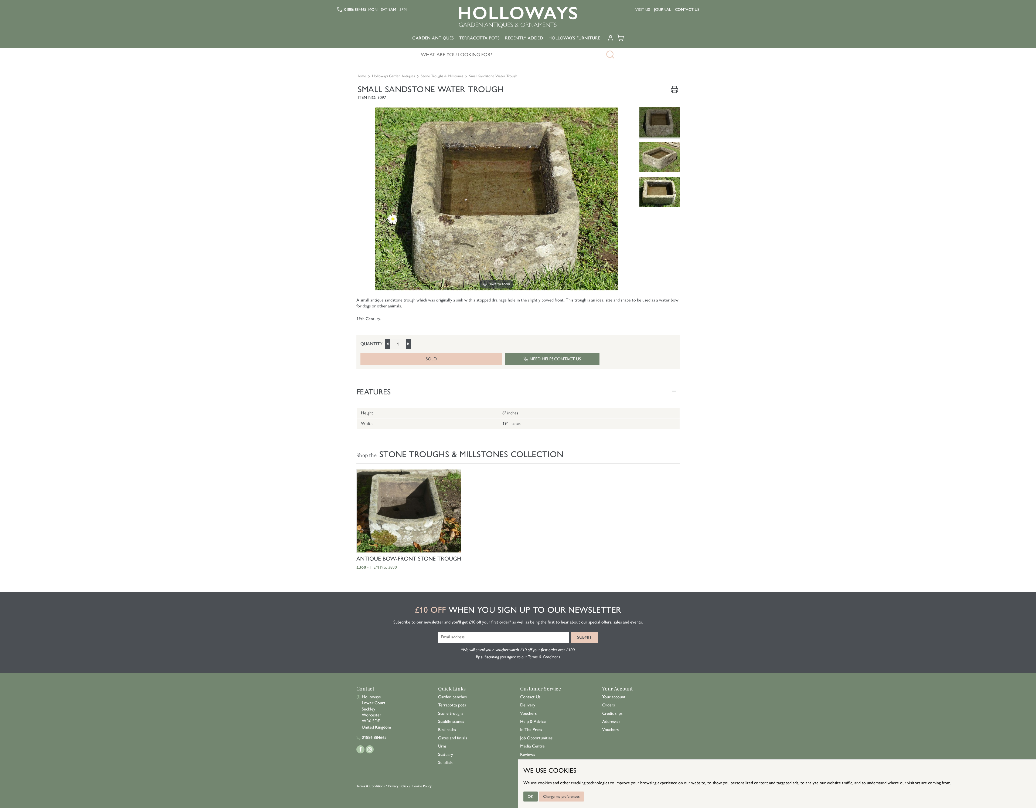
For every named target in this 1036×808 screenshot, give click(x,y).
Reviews (527, 754)
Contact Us (687, 9)
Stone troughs (450, 713)
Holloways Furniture (574, 38)
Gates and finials (452, 737)
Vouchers (528, 713)
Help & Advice (533, 721)
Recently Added (524, 38)
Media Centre (532, 746)
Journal (662, 9)
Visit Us (642, 9)
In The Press (531, 729)
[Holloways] (518, 17)
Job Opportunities (536, 737)
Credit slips (612, 713)
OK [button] (530, 796)
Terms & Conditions (370, 786)
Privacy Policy (398, 786)
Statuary (445, 754)
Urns (442, 746)
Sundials (445, 762)
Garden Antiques (433, 38)
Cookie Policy (422, 786)
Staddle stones (451, 721)
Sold (431, 358)
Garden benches (452, 696)
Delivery (527, 705)
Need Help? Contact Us (555, 358)
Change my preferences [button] (561, 796)
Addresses (611, 721)
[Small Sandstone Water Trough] (659, 123)
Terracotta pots (452, 705)
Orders (608, 705)
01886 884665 (355, 9)
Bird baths (447, 729)
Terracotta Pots (479, 38)
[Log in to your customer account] (610, 40)
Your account (614, 696)
